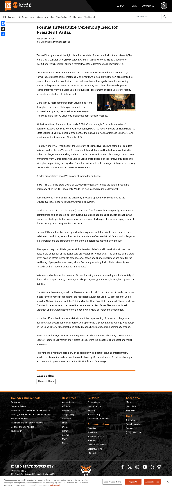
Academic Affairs (96, 436)
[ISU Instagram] (137, 467)
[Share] (3, 34)
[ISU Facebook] (122, 467)
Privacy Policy (56, 485)
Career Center (94, 402)
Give (134, 6)
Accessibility (68, 402)
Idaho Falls (131, 406)
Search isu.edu (133, 424)
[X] (3, 29)
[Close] (168, 482)
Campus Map (68, 414)
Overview (92, 428)
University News (46, 381)
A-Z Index (66, 406)
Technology (16, 431)
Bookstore (67, 410)
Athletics (92, 440)
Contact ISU (131, 428)
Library (65, 431)
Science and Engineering (22, 427)
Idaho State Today (58, 17)
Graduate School (18, 406)
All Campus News (27, 17)
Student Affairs (95, 449)
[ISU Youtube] (145, 467)
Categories (42, 17)
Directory (66, 418)
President (92, 432)
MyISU (65, 439)
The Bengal (89, 17)
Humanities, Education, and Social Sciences (31, 410)
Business (15, 402)
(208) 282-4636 (133, 432)
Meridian (130, 402)
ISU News (9, 17)
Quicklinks (148, 6)
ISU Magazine (75, 17)
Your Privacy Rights (112, 482)
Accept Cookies (152, 482)
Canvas (65, 435)
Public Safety (94, 414)
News (65, 443)
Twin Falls (130, 410)
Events (65, 427)
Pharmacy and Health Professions (27, 422)
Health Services (95, 406)
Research (92, 453)
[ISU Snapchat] (152, 467)
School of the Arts (19, 418)
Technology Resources (98, 418)
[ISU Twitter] (129, 467)
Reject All (133, 482)
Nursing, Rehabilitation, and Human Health (30, 414)
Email (64, 422)
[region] (86, 482)
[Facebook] (3, 23)
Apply (120, 6)
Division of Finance (97, 444)
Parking (91, 410)
